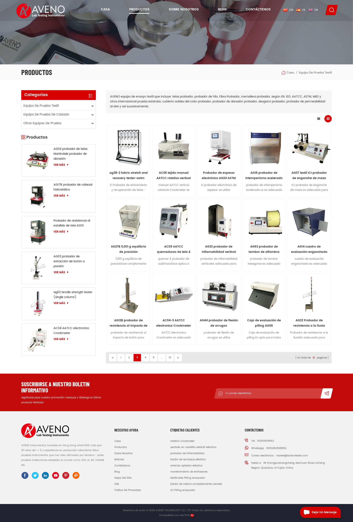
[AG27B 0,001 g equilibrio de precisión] (128, 221)
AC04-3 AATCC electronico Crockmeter (173, 323)
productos (120, 447)
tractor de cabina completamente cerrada (196, 484)
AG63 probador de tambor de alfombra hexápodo (264, 249)
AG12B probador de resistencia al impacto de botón (128, 323)
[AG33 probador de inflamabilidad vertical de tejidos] (219, 221)
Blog (222, 9)
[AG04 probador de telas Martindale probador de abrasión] (37, 160)
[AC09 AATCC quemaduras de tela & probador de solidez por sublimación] (174, 221)
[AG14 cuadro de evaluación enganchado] (309, 221)
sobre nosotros (123, 453)
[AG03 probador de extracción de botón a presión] (37, 268)
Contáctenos (258, 9)
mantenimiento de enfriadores (189, 472)
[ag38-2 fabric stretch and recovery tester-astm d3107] (128, 147)
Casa (105, 9)
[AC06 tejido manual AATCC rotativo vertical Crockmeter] (174, 147)
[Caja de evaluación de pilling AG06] (264, 294)
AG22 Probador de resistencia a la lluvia (309, 323)
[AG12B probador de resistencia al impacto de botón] (128, 294)
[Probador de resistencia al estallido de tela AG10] (37, 232)
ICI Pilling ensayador (182, 490)
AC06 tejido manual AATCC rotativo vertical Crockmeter (173, 175)
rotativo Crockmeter (182, 441)
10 (170, 358)
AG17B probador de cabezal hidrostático (73, 187)
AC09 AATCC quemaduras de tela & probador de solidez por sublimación (174, 249)
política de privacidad (127, 490)
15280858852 (265, 441)
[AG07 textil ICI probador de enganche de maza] (309, 147)
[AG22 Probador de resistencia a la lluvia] (309, 294)
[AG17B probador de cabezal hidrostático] (37, 196)
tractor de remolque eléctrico (188, 460)
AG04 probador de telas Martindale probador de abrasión (70, 154)
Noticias (119, 460)
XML (116, 484)
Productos (139, 9)
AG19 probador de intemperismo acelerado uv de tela (264, 175)
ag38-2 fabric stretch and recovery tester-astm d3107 (128, 175)
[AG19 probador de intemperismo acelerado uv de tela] (264, 147)
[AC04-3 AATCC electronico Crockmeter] (174, 294)
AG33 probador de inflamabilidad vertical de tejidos (219, 249)
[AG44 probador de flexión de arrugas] (219, 294)
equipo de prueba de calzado (46, 114)
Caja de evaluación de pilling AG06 (264, 323)
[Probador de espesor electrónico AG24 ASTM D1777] (219, 147)
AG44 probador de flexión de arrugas (219, 323)
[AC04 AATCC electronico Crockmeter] (37, 340)
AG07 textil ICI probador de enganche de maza (309, 175)
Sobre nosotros (184, 9)
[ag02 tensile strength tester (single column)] (37, 304)
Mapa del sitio (123, 478)
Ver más (59, 165)
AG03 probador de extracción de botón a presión (69, 261)
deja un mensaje (324, 512)
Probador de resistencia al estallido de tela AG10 (72, 223)
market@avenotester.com (292, 456)
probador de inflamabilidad (187, 453)
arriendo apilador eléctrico (186, 466)
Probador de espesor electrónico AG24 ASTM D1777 (219, 175)
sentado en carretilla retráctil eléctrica (193, 447)
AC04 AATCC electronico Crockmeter (71, 330)
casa (117, 441)
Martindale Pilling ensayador (187, 478)
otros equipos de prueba (42, 123)
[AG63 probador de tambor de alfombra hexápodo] (264, 221)
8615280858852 (276, 448)
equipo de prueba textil (315, 73)
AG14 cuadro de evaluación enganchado (309, 249)
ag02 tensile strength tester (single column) (73, 294)
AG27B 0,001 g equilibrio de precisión (128, 249)
